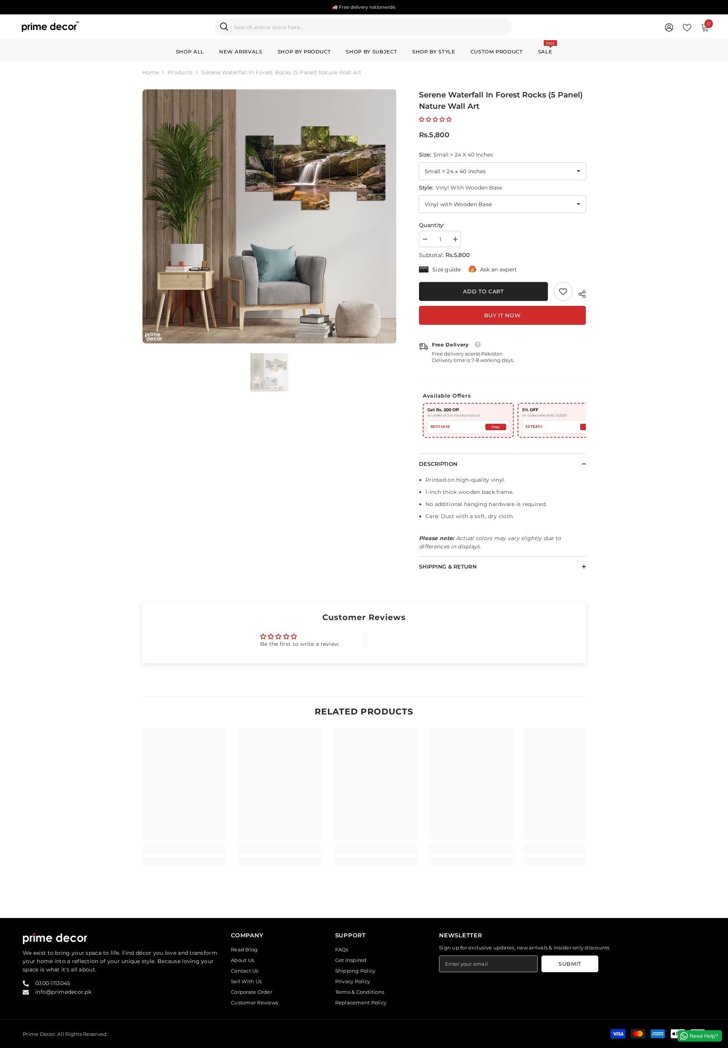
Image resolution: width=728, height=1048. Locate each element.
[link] (563, 291)
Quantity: (432, 225)
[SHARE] (579, 293)
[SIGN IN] (669, 27)
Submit (570, 963)
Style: (460, 187)
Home (150, 72)
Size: (456, 154)
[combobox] (370, 26)
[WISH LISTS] (687, 27)
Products (180, 72)
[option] (269, 216)
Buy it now (502, 315)
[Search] (363, 26)
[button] (435, 119)
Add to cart (483, 291)
